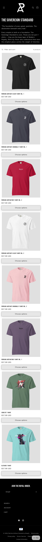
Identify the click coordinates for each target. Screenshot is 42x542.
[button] (4, 7)
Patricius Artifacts (13, 533)
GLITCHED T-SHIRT (6, 466)
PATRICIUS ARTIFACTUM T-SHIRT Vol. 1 (11, 359)
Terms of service (21, 536)
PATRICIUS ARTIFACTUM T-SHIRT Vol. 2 (11, 200)
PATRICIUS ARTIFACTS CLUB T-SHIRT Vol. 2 (12, 253)
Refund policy (35, 533)
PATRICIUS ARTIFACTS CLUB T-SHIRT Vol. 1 (12, 94)
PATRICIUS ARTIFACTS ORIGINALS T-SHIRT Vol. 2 (14, 306)
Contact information (21, 539)
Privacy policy (11, 536)
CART (6, 512)
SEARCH (7, 503)
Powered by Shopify (23, 533)
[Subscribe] (36, 492)
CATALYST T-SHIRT (6, 413)
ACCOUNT (7, 508)
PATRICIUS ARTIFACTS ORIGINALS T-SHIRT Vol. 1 (14, 147)
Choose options (21, 102)
